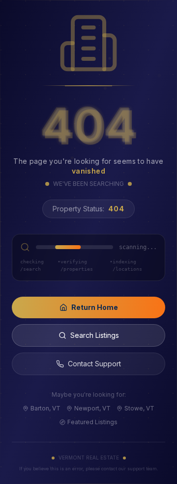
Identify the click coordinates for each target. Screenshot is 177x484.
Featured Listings (92, 422)
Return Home (94, 307)
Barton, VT (45, 408)
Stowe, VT (139, 408)
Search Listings (94, 335)
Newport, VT (92, 408)
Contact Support (94, 363)
